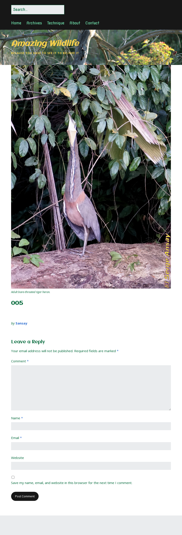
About (74, 23)
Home (16, 23)
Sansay (21, 323)
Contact (92, 23)
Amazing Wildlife (45, 44)
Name (17, 418)
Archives (34, 23)
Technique (55, 23)
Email (16, 437)
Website (17, 457)
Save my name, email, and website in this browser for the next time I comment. (71, 482)
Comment (20, 361)
